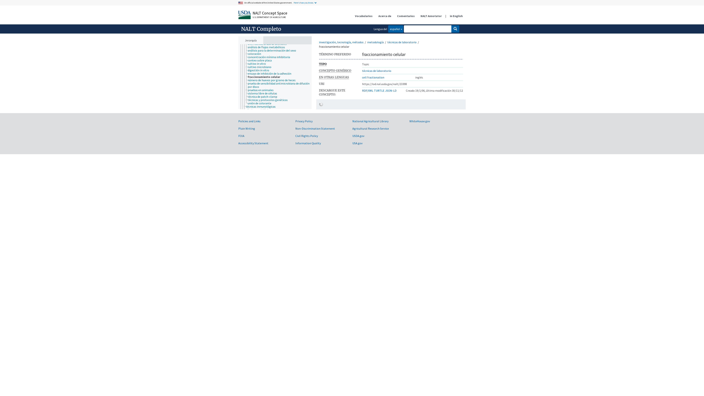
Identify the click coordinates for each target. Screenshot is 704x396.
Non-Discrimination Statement (315, 128)
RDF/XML (367, 90)
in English (456, 16)
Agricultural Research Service (370, 128)
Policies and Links (249, 121)
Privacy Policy (304, 121)
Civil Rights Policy (306, 136)
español (394, 29)
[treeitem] (267, 47)
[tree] (275, 76)
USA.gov (357, 143)
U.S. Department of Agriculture (269, 17)
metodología (375, 42)
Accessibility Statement (253, 143)
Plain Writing (246, 128)
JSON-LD (391, 90)
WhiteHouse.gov (419, 121)
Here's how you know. (304, 2)
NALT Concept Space (270, 13)
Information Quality (308, 143)
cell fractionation (373, 77)
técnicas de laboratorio (402, 42)
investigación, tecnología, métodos (341, 42)
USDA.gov (358, 136)
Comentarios (406, 16)
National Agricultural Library (370, 121)
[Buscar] (455, 29)
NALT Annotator (431, 16)
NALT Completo (261, 29)
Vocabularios (364, 16)
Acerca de (384, 16)
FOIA (241, 136)
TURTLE (379, 90)
